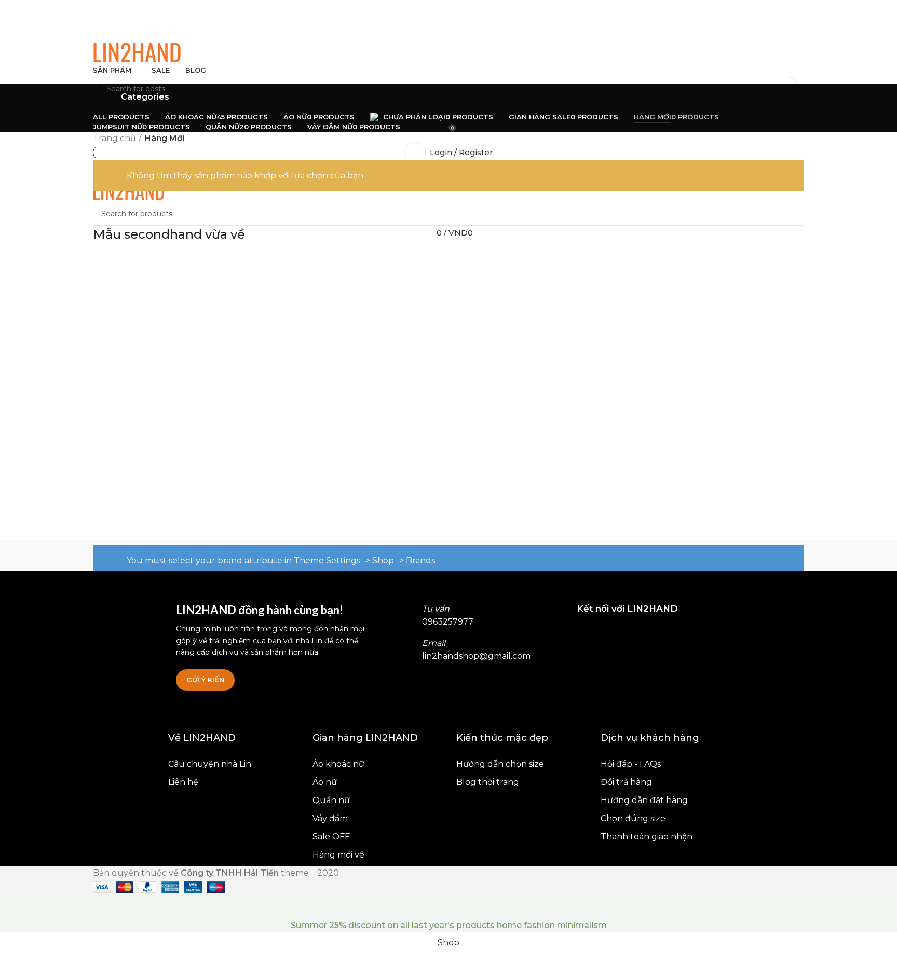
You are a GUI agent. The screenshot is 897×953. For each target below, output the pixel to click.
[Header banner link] (448, 476)
